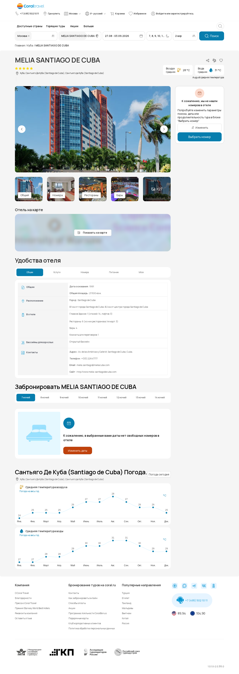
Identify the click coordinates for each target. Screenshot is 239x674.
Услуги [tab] (56, 272)
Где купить (54, 13)
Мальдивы (127, 608)
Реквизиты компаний (26, 613)
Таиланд (126, 603)
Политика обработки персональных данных (92, 628)
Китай (125, 618)
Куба (30, 45)
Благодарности (23, 598)
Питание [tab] (114, 272)
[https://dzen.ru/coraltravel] (175, 586)
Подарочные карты (79, 618)
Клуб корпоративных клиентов (85, 623)
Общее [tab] (30, 272)
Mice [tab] (141, 272)
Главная (20, 45)
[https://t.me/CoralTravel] (194, 586)
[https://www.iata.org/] (29, 655)
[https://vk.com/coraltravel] (204, 586)
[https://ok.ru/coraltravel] (214, 586)
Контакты (74, 593)
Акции (72, 608)
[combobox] (32, 36)
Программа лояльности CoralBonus (88, 613)
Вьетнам (126, 613)
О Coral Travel (22, 593)
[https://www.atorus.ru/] (94, 655)
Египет (125, 598)
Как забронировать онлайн (83, 598)
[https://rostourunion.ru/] (127, 655)
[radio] (16, 68)
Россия (125, 623)
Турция (126, 593)
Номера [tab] (85, 272)
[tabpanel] (93, 329)
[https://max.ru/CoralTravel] (184, 586)
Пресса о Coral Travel (25, 603)
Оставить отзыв (23, 618)
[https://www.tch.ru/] (62, 655)
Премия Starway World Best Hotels (32, 608)
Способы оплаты (77, 603)
